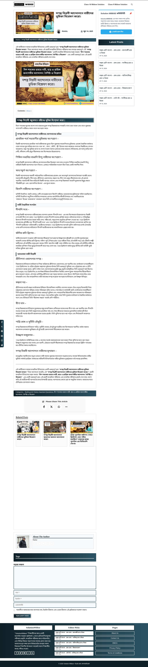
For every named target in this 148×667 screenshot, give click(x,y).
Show (28, 111)
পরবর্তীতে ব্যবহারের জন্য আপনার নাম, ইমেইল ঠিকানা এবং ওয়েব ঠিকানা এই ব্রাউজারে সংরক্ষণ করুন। (51, 610)
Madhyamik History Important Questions (39, 392)
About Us (115, 633)
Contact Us (115, 638)
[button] (131, 5)
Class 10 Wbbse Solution (94, 5)
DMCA (114, 643)
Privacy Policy (115, 648)
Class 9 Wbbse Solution (117, 5)
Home (18, 40)
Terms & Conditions (115, 653)
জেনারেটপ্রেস (85, 664)
